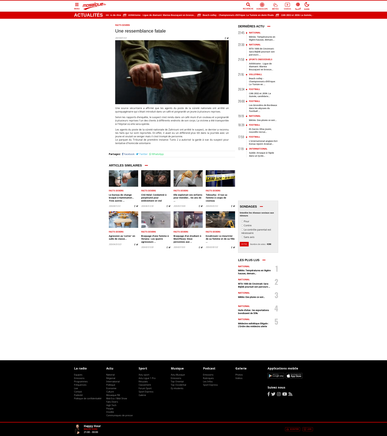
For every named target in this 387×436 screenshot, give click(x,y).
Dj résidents (177, 388)
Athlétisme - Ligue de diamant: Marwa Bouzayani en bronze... (152, 15)
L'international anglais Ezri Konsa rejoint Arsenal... (263, 142)
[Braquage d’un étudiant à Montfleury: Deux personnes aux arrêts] (188, 219)
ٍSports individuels (260, 59)
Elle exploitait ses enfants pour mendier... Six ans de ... (188, 197)
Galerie (142, 395)
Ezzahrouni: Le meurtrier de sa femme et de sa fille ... (220, 238)
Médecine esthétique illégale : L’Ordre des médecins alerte (253, 325)
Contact (78, 391)
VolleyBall (255, 74)
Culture (110, 391)
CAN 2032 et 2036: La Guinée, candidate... (293, 15)
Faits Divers (122, 25)
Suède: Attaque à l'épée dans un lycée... (261, 154)
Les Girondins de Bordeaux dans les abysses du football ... (263, 108)
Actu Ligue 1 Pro (147, 378)
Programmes (81, 381)
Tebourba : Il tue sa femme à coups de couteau (216, 197)
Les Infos (208, 381)
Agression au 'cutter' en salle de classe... (122, 237)
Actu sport (144, 374)
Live (76, 388)
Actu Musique (178, 374)
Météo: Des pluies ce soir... (263, 120)
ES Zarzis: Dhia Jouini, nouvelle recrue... (260, 130)
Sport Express (146, 391)
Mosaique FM (113, 395)
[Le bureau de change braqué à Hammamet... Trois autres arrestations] (123, 178)
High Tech (111, 405)
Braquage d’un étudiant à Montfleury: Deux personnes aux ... (187, 238)
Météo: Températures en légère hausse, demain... (262, 38)
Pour (246, 221)
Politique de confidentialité (87, 398)
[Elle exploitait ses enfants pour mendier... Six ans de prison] (188, 178)
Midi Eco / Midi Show (116, 398)
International (258, 148)
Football (254, 89)
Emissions (79, 378)
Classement (145, 384)
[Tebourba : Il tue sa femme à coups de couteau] (220, 178)
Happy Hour (92, 426)
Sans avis (249, 237)
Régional (110, 378)
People (110, 408)
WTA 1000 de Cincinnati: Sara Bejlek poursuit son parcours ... (262, 51)
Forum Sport (145, 388)
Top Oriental (177, 381)
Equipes (78, 374)
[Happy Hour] (77, 433)
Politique (110, 384)
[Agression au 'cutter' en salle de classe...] (123, 219)
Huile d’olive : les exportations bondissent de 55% (253, 312)
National (255, 32)
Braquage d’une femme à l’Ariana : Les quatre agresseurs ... (155, 238)
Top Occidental (178, 384)
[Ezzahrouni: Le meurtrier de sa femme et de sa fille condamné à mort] (220, 219)
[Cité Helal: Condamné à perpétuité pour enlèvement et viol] (156, 178)
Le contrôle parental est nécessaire (256, 231)
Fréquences (80, 384)
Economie (111, 388)
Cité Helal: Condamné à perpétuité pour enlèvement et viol (153, 197)
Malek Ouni (91, 429)
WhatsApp (158, 154)
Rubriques (208, 378)
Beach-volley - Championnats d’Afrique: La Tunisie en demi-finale (228, 15)
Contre (248, 225)
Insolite (110, 411)
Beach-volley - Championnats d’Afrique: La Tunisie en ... (262, 81)
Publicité (78, 395)
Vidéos (238, 378)
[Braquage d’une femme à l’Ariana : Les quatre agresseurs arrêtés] (156, 219)
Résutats (143, 381)
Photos (239, 374)
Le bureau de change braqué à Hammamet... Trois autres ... (121, 197)
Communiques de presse (119, 415)
